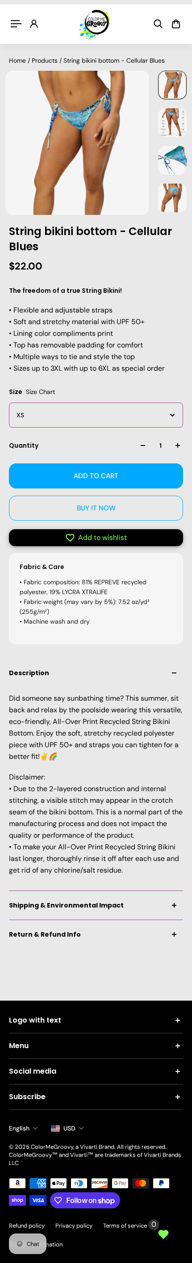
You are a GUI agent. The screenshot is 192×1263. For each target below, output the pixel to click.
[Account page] (34, 24)
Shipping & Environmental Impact (66, 905)
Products (45, 60)
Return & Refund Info (45, 934)
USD (69, 1128)
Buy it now (96, 508)
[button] (96, 537)
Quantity (23, 445)
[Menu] (16, 24)
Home (18, 60)
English (19, 1128)
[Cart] (176, 24)
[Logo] (96, 23)
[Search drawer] (158, 24)
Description (29, 672)
